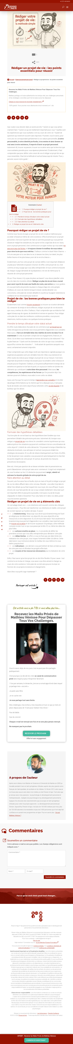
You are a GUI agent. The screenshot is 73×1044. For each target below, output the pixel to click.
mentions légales (38, 946)
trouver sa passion (33, 305)
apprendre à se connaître (45, 380)
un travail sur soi (56, 327)
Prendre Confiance (53, 1013)
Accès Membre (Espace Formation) (46, 942)
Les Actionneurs (42, 1013)
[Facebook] (33, 916)
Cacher (39, 205)
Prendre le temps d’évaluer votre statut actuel (32, 217)
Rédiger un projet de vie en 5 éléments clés (28, 224)
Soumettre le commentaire (54, 877)
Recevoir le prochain (35, 733)
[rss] (33, 913)
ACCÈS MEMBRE (65, 1)
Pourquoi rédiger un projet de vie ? (34, 209)
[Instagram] (40, 920)
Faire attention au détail (24, 222)
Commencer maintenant (36, 1040)
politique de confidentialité (46, 948)
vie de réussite (53, 386)
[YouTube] (40, 913)
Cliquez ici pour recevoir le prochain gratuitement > (25, 102)
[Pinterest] (40, 916)
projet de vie (20, 441)
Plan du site (36, 940)
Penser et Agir (23, 1015)
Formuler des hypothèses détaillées (28, 219)
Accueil (12, 79)
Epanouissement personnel (24, 79)
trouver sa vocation (18, 524)
